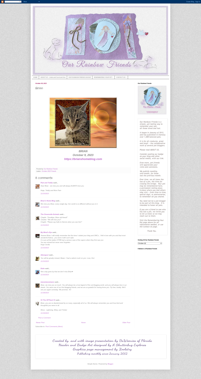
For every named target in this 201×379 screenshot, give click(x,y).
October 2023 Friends (49, 171)
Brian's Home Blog (48, 201)
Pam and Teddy (47, 183)
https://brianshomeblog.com (83, 159)
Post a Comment (44, 318)
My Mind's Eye (46, 232)
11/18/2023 (45, 293)
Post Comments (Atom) (54, 326)
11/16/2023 (45, 275)
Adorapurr (45, 255)
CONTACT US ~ (121, 77)
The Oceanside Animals (50, 214)
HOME (35, 77)
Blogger (110, 364)
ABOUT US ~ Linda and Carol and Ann (52, 77)
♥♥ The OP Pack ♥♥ (48, 300)
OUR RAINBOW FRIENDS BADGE (80, 77)
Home (83, 322)
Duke (43, 268)
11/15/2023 (45, 193)
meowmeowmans (47, 282)
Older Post (126, 322)
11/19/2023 (45, 313)
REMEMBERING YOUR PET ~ (103, 77)
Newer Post (40, 322)
